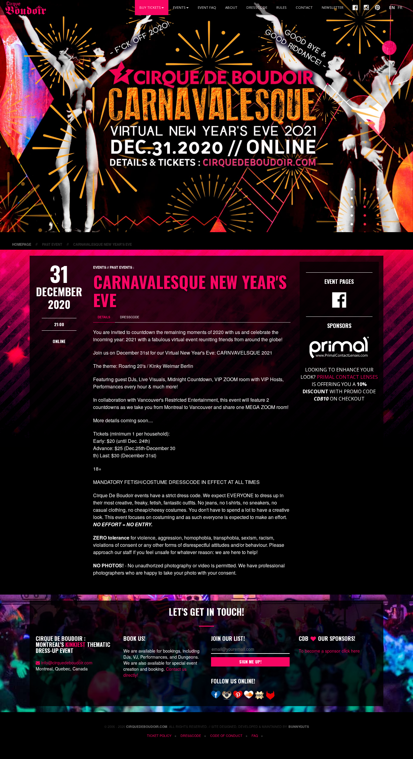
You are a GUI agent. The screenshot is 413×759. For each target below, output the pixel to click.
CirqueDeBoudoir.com (146, 726)
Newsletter (332, 7)
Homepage (21, 244)
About (231, 7)
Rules (281, 7)
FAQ (255, 735)
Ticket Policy (159, 735)
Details (104, 317)
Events (179, 7)
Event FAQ (207, 7)
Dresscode (256, 7)
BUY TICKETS (150, 7)
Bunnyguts (298, 726)
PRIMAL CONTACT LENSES (347, 377)
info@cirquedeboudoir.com (67, 663)
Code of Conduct (226, 735)
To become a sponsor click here (329, 651)
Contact (304, 7)
